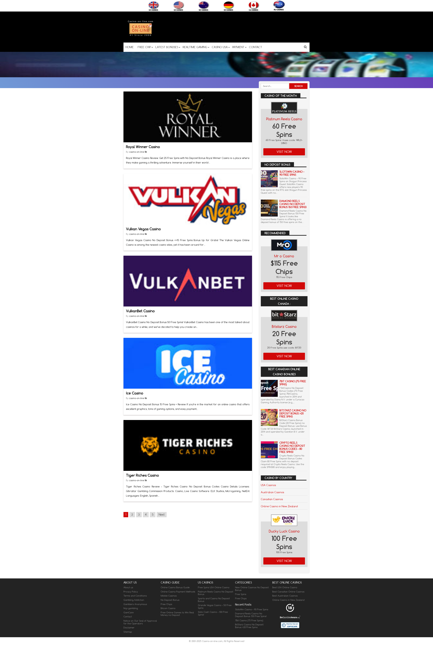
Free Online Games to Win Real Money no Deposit (177, 614)
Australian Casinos (272, 492)
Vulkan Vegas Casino (143, 229)
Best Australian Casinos (285, 595)
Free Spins (240, 594)
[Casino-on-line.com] (140, 36)
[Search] (305, 47)
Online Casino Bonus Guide (175, 587)
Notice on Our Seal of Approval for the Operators (140, 622)
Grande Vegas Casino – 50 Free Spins (215, 606)
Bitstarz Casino (284, 326)
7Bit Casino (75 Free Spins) (292, 383)
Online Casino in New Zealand (279, 506)
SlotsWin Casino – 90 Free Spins (291, 173)
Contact (127, 616)
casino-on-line (136, 151)
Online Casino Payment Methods (178, 591)
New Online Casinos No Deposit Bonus (252, 588)
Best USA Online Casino (284, 587)
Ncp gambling (130, 608)
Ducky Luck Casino (284, 531)
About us (128, 587)
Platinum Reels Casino (284, 119)
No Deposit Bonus (170, 600)
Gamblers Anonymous (135, 604)
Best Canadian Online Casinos (288, 591)
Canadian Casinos (272, 499)
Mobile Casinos (169, 595)
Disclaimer (128, 627)
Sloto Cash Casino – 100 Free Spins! (213, 613)
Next (162, 514)
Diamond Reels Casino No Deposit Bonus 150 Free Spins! (292, 204)
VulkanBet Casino (140, 311)
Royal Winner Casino (143, 147)
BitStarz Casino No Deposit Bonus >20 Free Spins (292, 413)
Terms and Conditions (135, 595)
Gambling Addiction (133, 600)
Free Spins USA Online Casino (213, 587)
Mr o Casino (284, 256)
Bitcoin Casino (168, 608)
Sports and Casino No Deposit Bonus (214, 599)
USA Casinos (268, 485)
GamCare (128, 612)
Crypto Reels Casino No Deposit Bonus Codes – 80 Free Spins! (292, 447)
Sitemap (127, 631)
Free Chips (166, 604)
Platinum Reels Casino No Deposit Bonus (215, 593)
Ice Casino (134, 393)
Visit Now (284, 152)
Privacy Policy (130, 591)
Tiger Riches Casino (142, 475)
